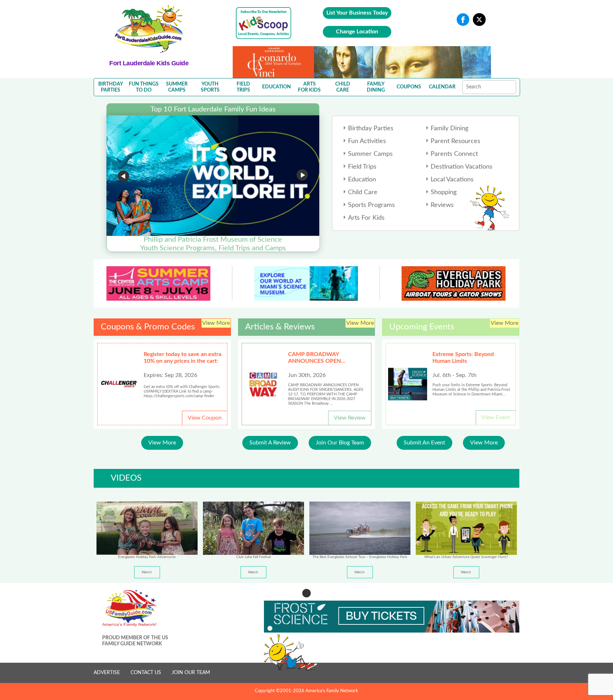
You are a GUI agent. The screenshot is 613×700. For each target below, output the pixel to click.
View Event (495, 417)
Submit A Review (270, 442)
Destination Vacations (461, 167)
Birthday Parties (370, 128)
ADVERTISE (107, 672)
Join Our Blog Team (340, 442)
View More (162, 442)
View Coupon (205, 418)
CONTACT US (146, 672)
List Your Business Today (357, 13)
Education (362, 179)
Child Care (362, 192)
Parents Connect (454, 154)
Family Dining (449, 128)
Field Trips (362, 167)
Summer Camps (370, 154)
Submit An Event (424, 442)
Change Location (357, 31)
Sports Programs (371, 205)
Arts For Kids (366, 218)
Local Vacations (452, 179)
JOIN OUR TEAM (191, 672)
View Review (350, 418)
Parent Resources (455, 141)
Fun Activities (367, 141)
